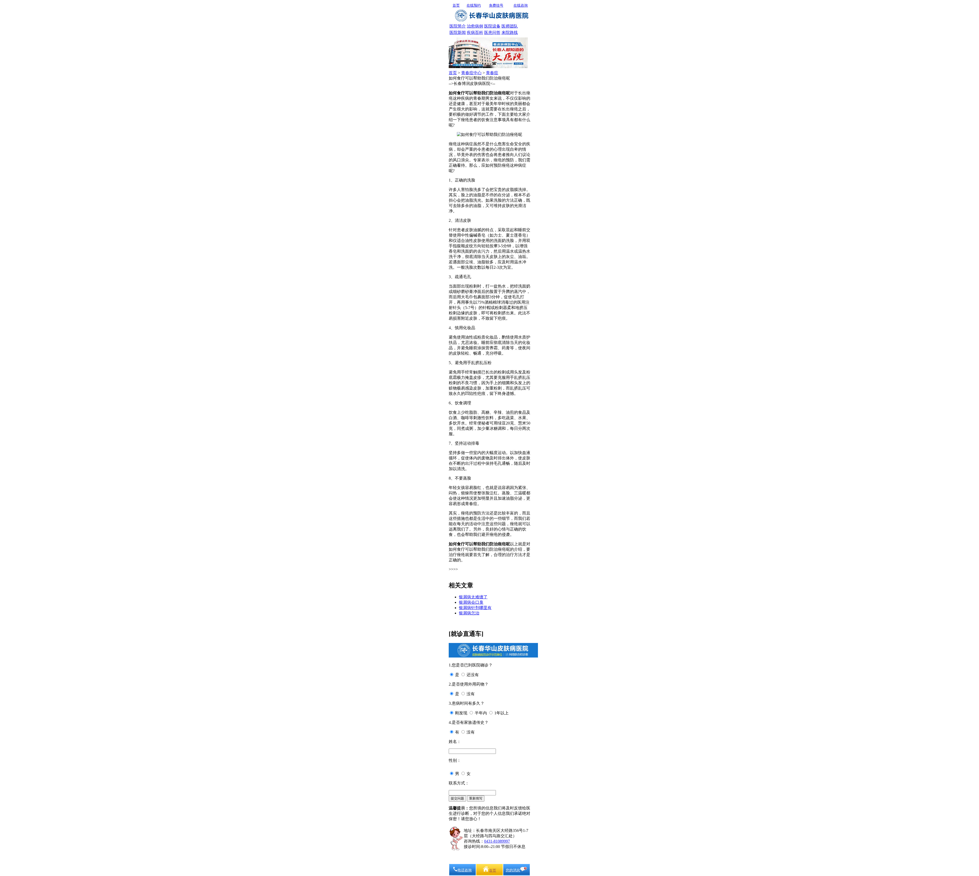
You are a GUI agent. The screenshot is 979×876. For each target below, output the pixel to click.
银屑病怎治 (469, 613)
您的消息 (513, 870)
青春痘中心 (471, 73)
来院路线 (509, 32)
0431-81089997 (497, 841)
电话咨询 (464, 870)
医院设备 (492, 26)
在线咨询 (520, 5)
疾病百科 (475, 32)
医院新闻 (457, 32)
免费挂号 (496, 5)
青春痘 (492, 73)
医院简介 (457, 26)
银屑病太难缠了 (473, 597)
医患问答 (492, 32)
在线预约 (474, 5)
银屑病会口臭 (471, 602)
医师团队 (509, 26)
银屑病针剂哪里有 (475, 608)
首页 (456, 5)
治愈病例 (475, 26)
